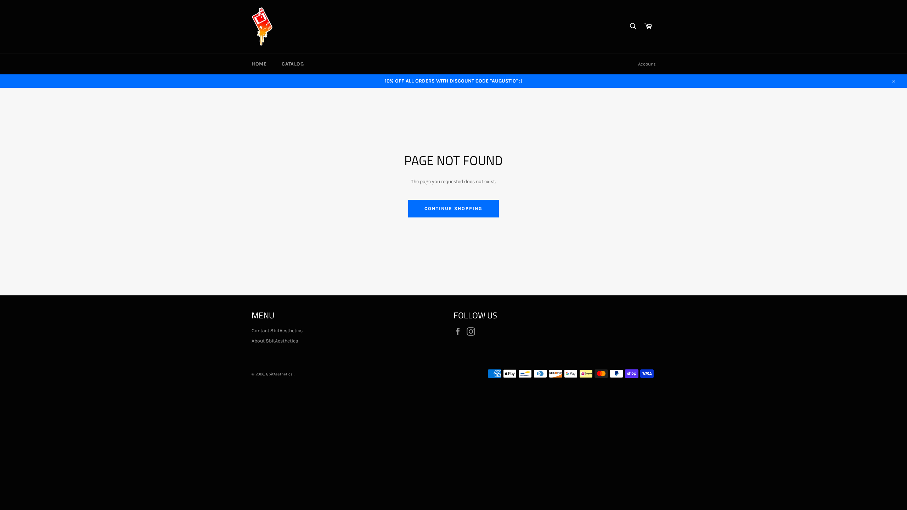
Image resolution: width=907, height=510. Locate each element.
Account (646, 64)
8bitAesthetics (280, 374)
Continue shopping (453, 208)
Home (259, 64)
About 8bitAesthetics (275, 341)
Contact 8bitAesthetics (277, 331)
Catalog (293, 64)
